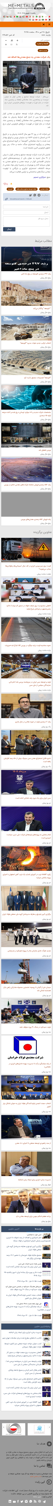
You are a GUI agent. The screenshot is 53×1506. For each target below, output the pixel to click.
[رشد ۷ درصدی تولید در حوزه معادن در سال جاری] (26, 706)
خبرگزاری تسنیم (40, 177)
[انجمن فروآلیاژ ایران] (39, 1429)
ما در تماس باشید (35, 1476)
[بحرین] (49, 16)
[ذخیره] (16, 44)
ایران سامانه (37, 1496)
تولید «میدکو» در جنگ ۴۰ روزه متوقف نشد (35, 1027)
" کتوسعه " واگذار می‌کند (42, 308)
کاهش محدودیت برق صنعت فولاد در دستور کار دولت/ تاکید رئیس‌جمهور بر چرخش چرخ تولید (28, 607)
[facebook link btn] (18, 1502)
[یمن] (33, 19)
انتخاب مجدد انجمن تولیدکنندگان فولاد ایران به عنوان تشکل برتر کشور (27, 1105)
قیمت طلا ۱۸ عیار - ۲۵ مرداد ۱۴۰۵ (29, 1281)
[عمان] (8, 16)
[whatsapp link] (34, 195)
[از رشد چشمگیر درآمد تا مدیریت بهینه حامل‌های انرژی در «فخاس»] (26, 1048)
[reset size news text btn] (11, 40)
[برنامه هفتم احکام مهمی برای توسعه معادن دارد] (26, 1200)
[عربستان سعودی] (43, 19)
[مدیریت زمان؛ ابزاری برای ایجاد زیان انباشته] (26, 1164)
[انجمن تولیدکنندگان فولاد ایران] (13, 1429)
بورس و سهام (43, 50)
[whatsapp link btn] (30, 1502)
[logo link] (26, 9)
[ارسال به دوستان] (11, 44)
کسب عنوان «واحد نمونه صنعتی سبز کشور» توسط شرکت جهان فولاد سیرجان (22, 1345)
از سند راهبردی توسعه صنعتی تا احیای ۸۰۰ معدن (33, 1143)
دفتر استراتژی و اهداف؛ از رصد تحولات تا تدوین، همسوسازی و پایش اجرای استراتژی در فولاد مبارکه (28, 1239)
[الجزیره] (43, 16)
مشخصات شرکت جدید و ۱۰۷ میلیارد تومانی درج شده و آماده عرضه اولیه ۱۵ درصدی (26, 414)
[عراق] (20, 16)
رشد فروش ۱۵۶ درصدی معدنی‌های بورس (36, 519)
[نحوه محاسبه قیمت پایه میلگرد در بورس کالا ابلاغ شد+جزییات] (26, 629)
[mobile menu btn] (49, 24)
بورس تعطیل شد (45, 450)
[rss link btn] (35, 1502)
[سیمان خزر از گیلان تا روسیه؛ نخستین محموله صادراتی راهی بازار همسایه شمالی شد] (26, 971)
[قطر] (49, 19)
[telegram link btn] (44, 1502)
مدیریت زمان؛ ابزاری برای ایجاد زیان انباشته (34, 1179)
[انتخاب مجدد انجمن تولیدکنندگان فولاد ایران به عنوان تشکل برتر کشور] (26, 1087)
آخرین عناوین (14, 1229)
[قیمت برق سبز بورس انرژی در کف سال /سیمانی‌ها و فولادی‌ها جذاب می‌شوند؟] (26, 550)
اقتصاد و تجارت (42, 43)
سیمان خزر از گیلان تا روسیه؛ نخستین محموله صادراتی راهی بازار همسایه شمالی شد (27, 989)
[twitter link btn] (21, 1502)
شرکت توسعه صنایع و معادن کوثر (26, 189)
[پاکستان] (36, 16)
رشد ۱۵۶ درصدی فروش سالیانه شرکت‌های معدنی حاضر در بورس (27, 484)
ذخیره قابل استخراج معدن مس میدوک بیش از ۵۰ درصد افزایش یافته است (27, 760)
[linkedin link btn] (10, 1502)
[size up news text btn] (17, 40)
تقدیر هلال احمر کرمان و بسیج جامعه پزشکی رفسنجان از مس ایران (24, 1372)
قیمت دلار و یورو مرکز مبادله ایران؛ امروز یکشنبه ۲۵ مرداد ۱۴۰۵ (22, 1274)
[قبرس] (46, 16)
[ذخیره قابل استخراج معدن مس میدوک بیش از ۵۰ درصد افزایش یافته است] (26, 742)
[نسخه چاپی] (5, 44)
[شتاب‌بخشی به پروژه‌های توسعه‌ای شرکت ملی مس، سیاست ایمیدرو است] (26, 819)
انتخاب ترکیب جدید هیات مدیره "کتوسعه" (35, 343)
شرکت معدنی (44, 189)
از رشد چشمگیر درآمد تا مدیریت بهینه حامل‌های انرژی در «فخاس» (30, 1065)
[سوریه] (40, 19)
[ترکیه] (36, 19)
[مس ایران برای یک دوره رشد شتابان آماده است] (26, 782)
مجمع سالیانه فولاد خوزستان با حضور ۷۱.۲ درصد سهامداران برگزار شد (23, 1257)
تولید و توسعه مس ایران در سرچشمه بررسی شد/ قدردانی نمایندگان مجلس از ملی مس (30, 684)
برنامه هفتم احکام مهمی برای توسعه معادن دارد (33, 1216)
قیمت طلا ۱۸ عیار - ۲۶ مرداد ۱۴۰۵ (29, 1315)
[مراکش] (27, 16)
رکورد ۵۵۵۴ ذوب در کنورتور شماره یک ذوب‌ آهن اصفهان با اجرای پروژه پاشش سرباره (27, 876)
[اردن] (4, 16)
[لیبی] (17, 16)
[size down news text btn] (6, 40)
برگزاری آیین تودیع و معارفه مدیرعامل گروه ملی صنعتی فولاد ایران (26, 914)
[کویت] (24, 16)
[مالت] (14, 16)
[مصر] (40, 16)
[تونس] (46, 19)
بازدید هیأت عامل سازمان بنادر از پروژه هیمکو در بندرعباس (29, 950)
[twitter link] (30, 195)
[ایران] (33, 16)
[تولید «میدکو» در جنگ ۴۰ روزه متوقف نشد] (26, 1011)
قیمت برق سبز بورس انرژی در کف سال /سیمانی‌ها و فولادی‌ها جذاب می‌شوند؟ (28, 568)
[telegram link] (39, 196)
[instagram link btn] (26, 1502)
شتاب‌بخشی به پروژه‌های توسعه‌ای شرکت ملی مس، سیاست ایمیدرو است (29, 836)
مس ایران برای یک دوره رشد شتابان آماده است (33, 798)
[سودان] (11, 16)
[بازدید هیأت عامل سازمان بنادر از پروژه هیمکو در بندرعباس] (26, 935)
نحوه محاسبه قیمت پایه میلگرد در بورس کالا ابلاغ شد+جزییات (28, 645)
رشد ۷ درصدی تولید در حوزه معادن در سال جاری (33, 721)
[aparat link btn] (39, 1501)
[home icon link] (44, 24)
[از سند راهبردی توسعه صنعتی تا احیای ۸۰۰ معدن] (26, 1127)
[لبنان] (30, 16)
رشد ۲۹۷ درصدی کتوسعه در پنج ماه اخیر (36, 273)
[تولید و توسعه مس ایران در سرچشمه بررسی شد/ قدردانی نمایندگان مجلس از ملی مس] (26, 666)
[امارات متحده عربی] (30, 19)
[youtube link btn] (14, 1502)
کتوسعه (10, 189)
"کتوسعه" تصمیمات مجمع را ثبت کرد (37, 377)
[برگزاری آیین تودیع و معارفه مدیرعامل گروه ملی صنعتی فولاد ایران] (26, 898)
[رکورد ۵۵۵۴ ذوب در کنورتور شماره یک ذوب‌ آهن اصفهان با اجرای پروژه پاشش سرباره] (26, 858)
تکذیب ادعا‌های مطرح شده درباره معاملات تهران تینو (21, 1338)
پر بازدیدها (39, 1229)
